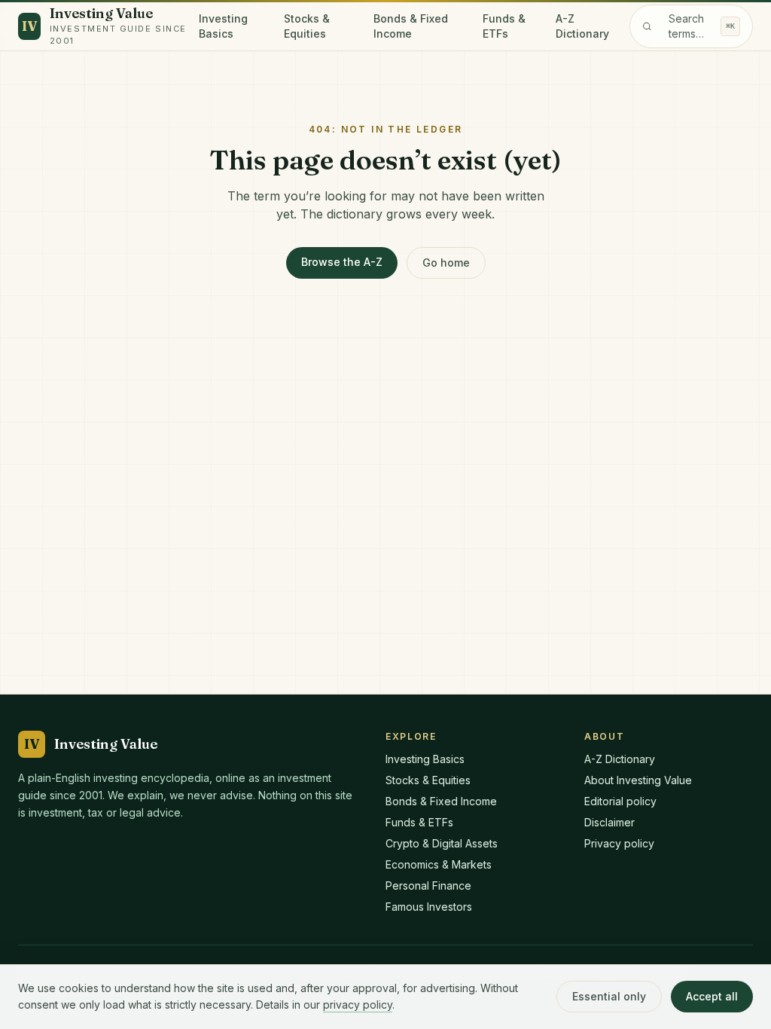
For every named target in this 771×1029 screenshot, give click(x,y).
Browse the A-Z (341, 261)
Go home (446, 262)
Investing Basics (223, 26)
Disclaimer (609, 822)
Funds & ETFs (504, 26)
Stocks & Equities (307, 26)
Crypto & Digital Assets (442, 843)
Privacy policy (619, 843)
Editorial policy (620, 801)
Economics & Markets (439, 864)
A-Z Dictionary (582, 26)
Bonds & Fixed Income (410, 26)
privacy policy (357, 1004)
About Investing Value (638, 780)
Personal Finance (428, 885)
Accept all (712, 996)
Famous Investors (429, 906)
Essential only (609, 996)
